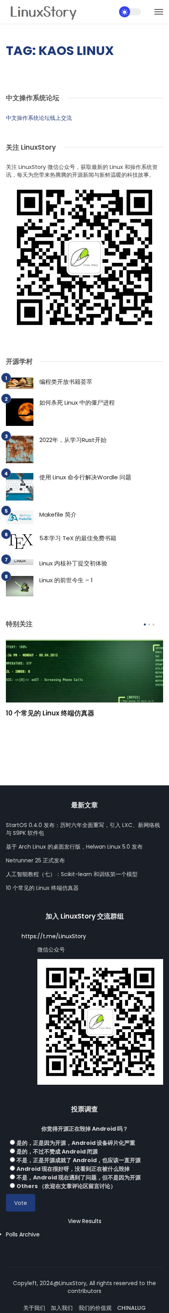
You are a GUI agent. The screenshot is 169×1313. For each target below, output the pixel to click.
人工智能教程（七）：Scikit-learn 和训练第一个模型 (72, 874)
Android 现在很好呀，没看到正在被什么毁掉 (73, 1169)
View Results (84, 1221)
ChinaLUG (131, 1308)
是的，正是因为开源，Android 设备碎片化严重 (76, 1143)
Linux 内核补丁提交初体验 (73, 563)
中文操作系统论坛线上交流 (39, 118)
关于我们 (34, 1308)
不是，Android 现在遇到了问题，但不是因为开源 (79, 1177)
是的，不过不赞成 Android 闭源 (57, 1151)
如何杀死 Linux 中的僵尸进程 (77, 402)
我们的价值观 (95, 1308)
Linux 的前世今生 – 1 (66, 580)
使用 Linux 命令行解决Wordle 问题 (85, 477)
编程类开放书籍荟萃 (65, 382)
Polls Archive (23, 1234)
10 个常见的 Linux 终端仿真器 (50, 713)
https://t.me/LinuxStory (54, 936)
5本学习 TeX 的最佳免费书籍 (77, 538)
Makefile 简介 (58, 514)
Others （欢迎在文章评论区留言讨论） (66, 1186)
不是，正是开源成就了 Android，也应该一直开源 (79, 1160)
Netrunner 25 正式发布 (35, 860)
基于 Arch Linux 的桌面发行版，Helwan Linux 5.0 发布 (74, 847)
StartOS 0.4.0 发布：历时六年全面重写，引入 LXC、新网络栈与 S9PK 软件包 (83, 829)
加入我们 (62, 1308)
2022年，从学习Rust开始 (73, 440)
